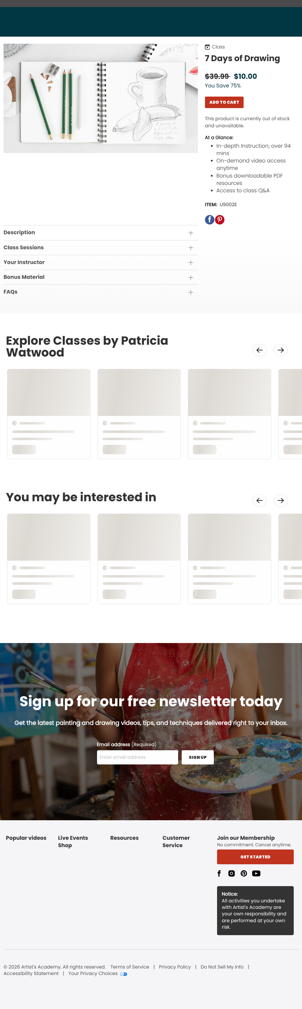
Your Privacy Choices (93, 973)
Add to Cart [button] (224, 102)
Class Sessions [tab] (24, 247)
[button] (209, 219)
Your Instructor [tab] (24, 262)
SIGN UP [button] (198, 757)
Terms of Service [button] (130, 967)
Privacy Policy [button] (175, 967)
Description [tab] (19, 232)
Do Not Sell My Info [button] (222, 967)
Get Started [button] (255, 857)
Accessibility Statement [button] (31, 973)
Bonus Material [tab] (24, 277)
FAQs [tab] (10, 292)
